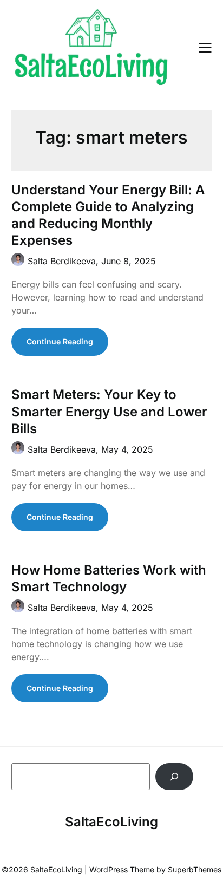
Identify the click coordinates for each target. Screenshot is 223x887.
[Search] (174, 776)
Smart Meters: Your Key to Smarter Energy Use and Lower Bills (109, 411)
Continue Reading (60, 341)
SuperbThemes (194, 869)
